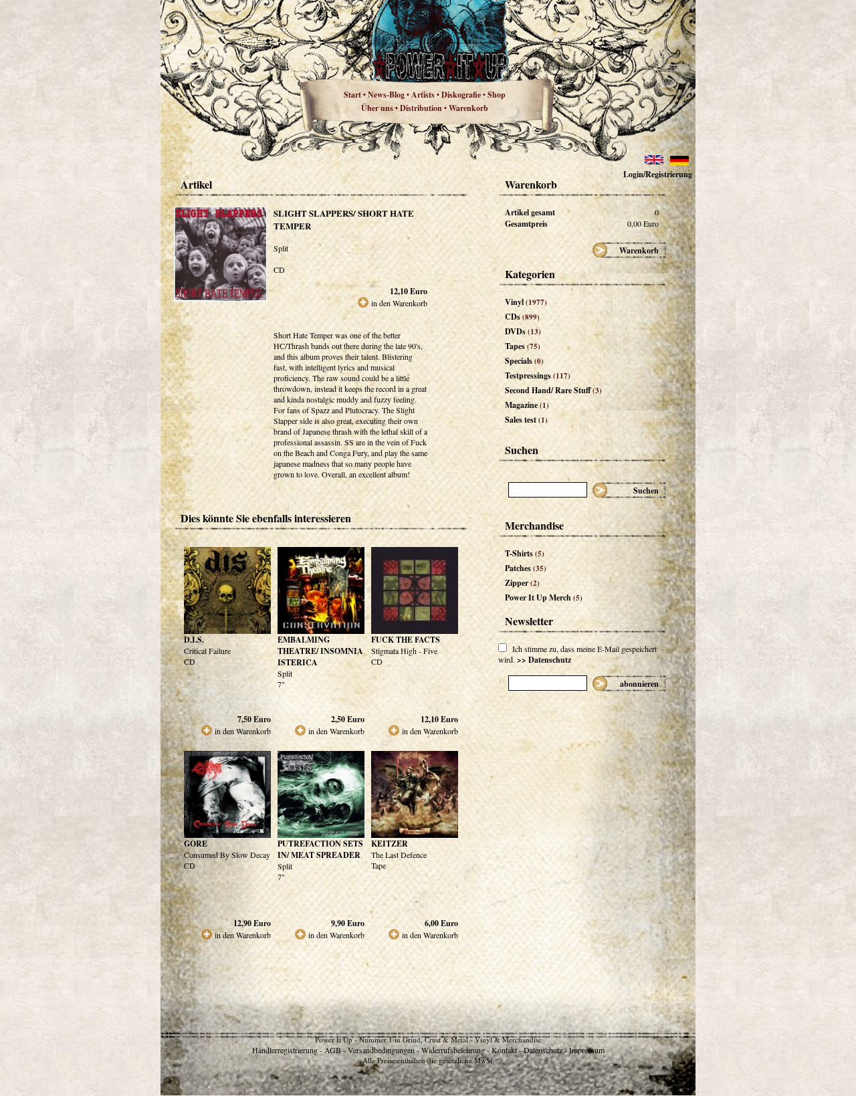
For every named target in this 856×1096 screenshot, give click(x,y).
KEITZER (389, 843)
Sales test (526, 419)
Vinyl (526, 302)
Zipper (522, 582)
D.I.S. (194, 639)
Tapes (522, 346)
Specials (524, 360)
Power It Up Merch (543, 597)
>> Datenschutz (544, 659)
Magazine (527, 405)
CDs (522, 316)
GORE (195, 843)
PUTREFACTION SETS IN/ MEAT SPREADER (320, 849)
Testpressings (537, 375)
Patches (525, 568)
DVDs (523, 331)
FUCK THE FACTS (405, 639)
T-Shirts (524, 553)
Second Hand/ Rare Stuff (553, 390)
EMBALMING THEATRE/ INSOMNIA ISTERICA (320, 651)
